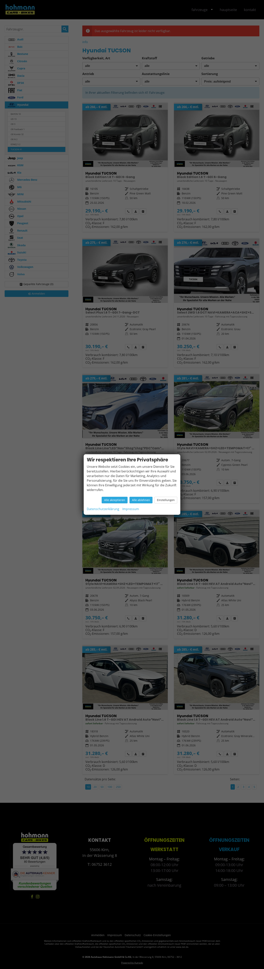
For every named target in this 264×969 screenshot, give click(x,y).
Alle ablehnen (141, 500)
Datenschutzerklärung (103, 509)
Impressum (130, 509)
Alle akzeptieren (114, 500)
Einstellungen (166, 500)
